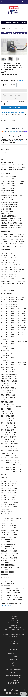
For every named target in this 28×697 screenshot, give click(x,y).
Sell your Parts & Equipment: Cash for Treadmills (14, 634)
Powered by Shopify (20, 687)
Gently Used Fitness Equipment (14, 627)
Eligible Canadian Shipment (14, 622)
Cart (26, 1)
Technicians (14, 616)
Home (2, 26)
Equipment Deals (14, 618)
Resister (14, 663)
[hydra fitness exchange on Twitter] (11, 683)
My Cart (14, 665)
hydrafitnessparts (10, 687)
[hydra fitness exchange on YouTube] (8, 683)
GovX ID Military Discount (14, 636)
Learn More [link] (5, 82)
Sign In (14, 662)
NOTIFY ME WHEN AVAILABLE (14, 107)
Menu (4, 1)
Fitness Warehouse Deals (14, 677)
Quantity (3, 88)
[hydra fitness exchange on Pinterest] (18, 683)
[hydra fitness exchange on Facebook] (13, 683)
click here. (18, 140)
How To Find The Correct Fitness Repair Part (14, 629)
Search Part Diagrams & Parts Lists (14, 632)
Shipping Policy (14, 643)
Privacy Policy (14, 641)
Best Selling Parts (14, 620)
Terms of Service (14, 646)
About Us (14, 623)
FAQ (14, 667)
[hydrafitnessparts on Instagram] (16, 683)
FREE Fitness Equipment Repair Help (14, 631)
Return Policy (14, 645)
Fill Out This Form (14, 672)
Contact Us (14, 625)
